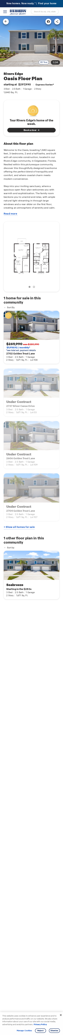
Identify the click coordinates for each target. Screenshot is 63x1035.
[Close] (61, 1015)
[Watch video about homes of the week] (31, 110)
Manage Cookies (24, 1030)
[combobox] (45, 11)
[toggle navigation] (5, 11)
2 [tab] (34, 287)
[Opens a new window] (48, 21)
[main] (31, 525)
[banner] (31, 3)
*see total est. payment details (21, 349)
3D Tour (43, 62)
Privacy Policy (40, 1024)
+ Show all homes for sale (19, 527)
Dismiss (54, 1030)
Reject (40, 1030)
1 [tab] (30, 287)
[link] (31, 41)
